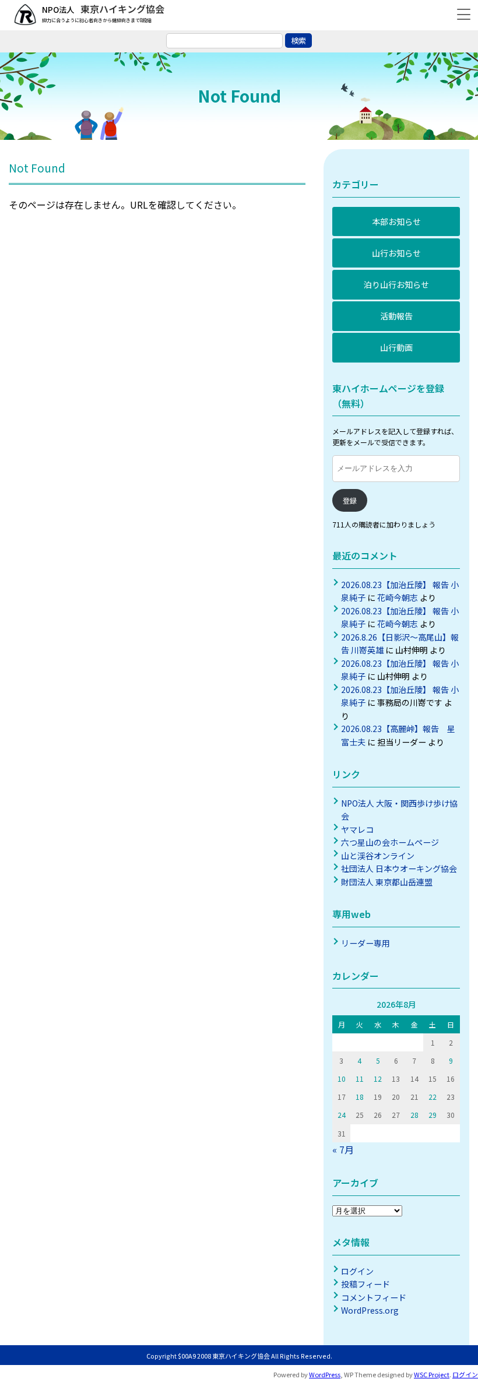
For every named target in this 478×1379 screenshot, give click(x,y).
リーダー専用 (365, 943)
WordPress (324, 1374)
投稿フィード (365, 1284)
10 (342, 1079)
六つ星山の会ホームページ (390, 842)
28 (414, 1115)
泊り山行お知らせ (396, 284)
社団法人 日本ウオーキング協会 (399, 868)
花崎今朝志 (397, 597)
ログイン (357, 1271)
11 (360, 1079)
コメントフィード (373, 1297)
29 (432, 1115)
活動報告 (396, 316)
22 (432, 1097)
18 (360, 1097)
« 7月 (343, 1149)
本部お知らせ (396, 221)
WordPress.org (370, 1310)
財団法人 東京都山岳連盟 (387, 882)
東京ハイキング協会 (121, 9)
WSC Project (431, 1374)
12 (378, 1079)
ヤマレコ (357, 829)
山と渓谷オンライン (377, 855)
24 (342, 1115)
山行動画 (396, 347)
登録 (350, 500)
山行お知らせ (396, 253)
